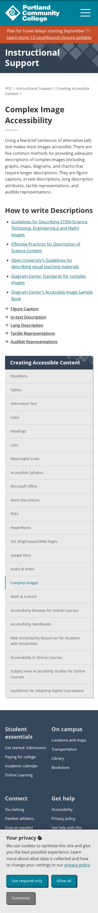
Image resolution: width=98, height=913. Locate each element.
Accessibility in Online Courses (36, 657)
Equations (19, 376)
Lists (14, 445)
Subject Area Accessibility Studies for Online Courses (48, 674)
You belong (14, 809)
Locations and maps (69, 740)
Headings (18, 431)
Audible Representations (34, 341)
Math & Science (24, 596)
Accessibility (62, 809)
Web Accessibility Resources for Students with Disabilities (45, 641)
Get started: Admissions (25, 747)
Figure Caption (24, 309)
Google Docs (21, 555)
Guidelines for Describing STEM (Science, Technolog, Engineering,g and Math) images (49, 228)
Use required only (27, 880)
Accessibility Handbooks (31, 624)
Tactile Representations (33, 333)
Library (58, 758)
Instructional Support (32, 58)
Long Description (27, 325)
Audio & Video (22, 569)
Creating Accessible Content (45, 362)
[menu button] (85, 12)
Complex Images (24, 582)
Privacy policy (63, 818)
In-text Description (28, 317)
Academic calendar (21, 765)
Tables (16, 389)
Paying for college (20, 756)
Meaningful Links (25, 458)
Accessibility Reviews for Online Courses (44, 610)
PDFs (15, 513)
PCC (9, 88)
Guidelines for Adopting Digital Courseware (47, 690)
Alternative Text (24, 403)
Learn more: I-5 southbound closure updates (49, 37)
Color (15, 417)
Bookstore (60, 767)
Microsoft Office (24, 486)
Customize (21, 897)
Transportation (64, 749)
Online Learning (19, 774)
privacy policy (77, 865)
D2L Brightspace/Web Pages (34, 541)
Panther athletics (19, 818)
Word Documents (25, 500)
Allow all (64, 880)
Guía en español (19, 827)
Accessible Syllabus (27, 472)
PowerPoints (21, 527)
